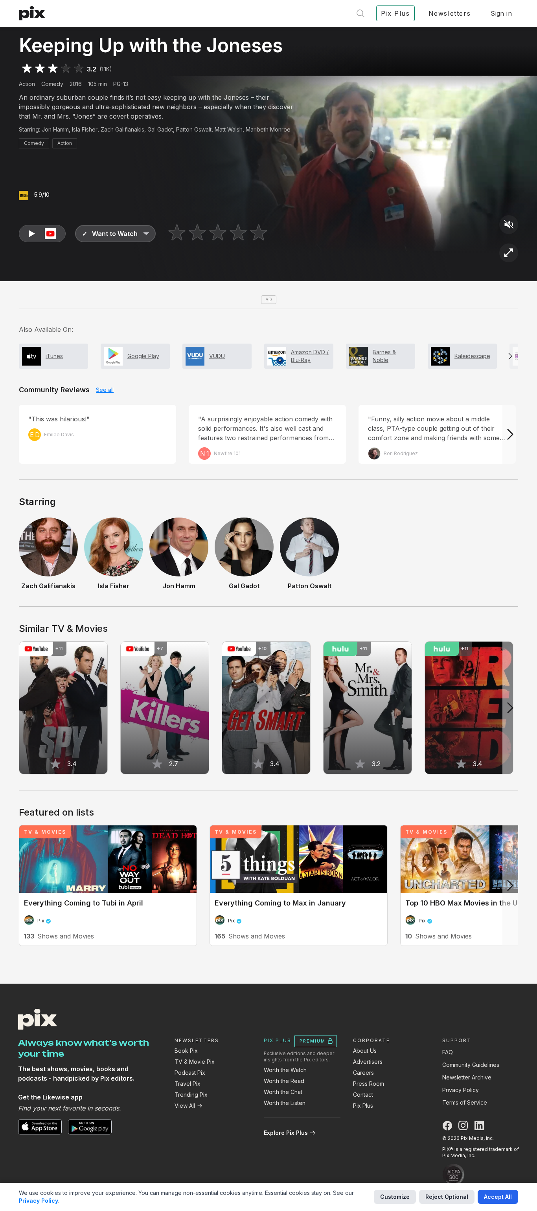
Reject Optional (446, 1196)
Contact (363, 1094)
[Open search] (360, 13)
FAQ (447, 1052)
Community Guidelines (470, 1064)
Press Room (368, 1083)
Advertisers (368, 1061)
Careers (363, 1072)
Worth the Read (284, 1080)
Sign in (501, 13)
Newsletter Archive (466, 1077)
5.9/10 (42, 194)
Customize (395, 1196)
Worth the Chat (283, 1091)
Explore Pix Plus (286, 1132)
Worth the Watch (285, 1069)
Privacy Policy (460, 1090)
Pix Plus (363, 1105)
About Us (365, 1050)
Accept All (498, 1196)
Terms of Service (464, 1102)
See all (105, 389)
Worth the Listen (284, 1102)
